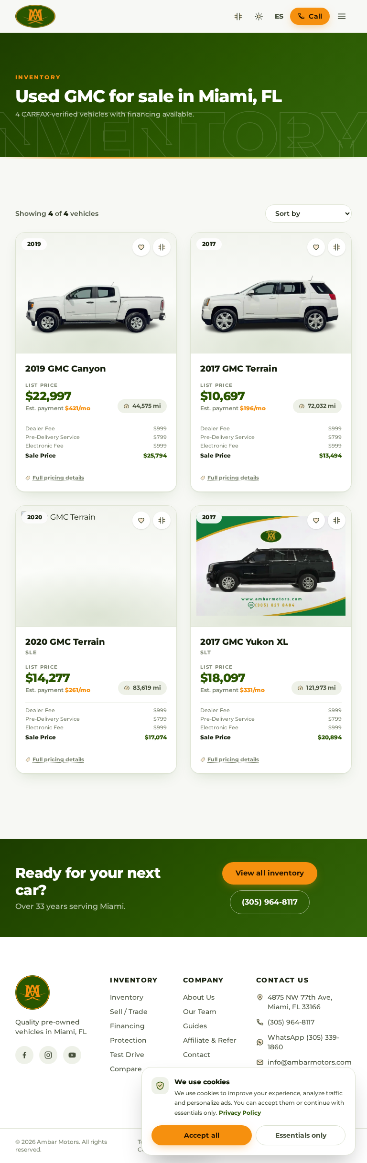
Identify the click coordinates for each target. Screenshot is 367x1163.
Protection (128, 1040)
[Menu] (342, 16)
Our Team (199, 1011)
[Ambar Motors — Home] (35, 16)
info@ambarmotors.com (310, 1062)
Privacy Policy (240, 1112)
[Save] (141, 247)
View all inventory (270, 872)
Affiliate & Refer (210, 1040)
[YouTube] (72, 1055)
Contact (196, 1054)
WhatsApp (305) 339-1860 (303, 1042)
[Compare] (238, 16)
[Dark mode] (258, 16)
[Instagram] (48, 1055)
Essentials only (300, 1135)
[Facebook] (24, 1055)
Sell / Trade (129, 1011)
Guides (195, 1026)
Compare (126, 1069)
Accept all (201, 1135)
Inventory (126, 997)
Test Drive (127, 1054)
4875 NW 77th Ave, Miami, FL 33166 (300, 1002)
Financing (127, 1026)
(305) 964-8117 (270, 902)
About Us (199, 997)
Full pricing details (58, 478)
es (279, 16)
